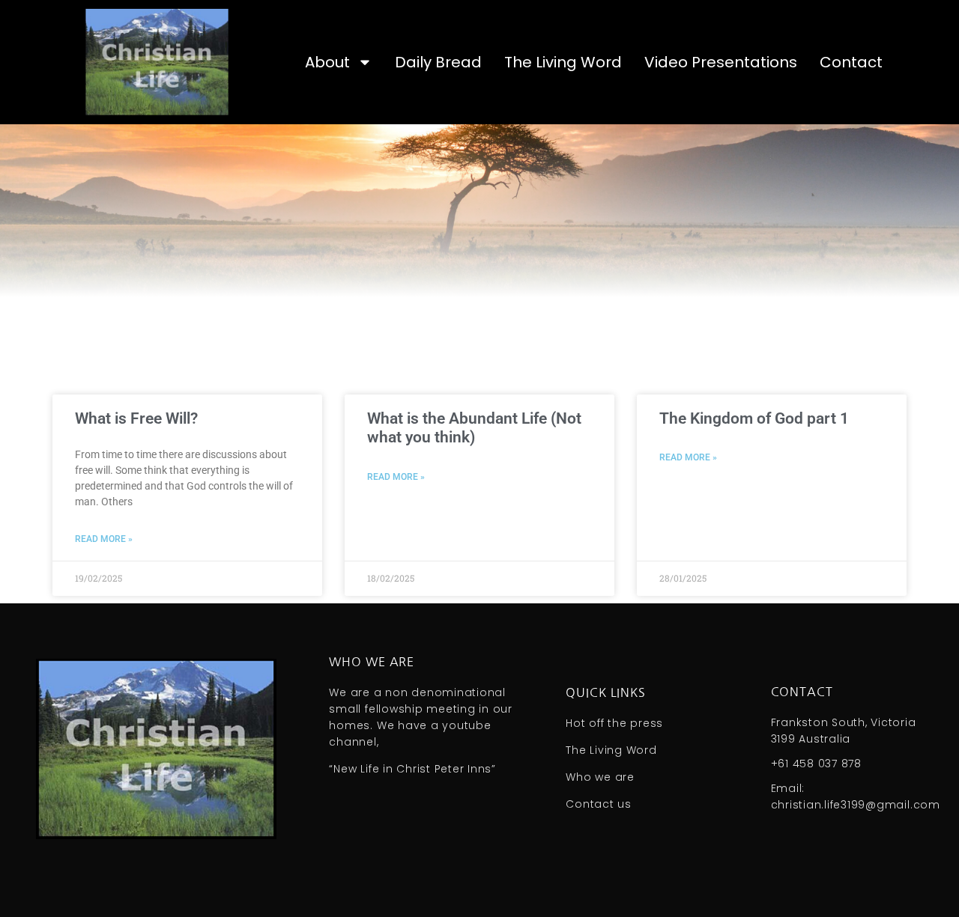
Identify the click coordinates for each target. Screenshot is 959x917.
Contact (851, 62)
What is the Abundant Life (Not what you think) (474, 427)
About (327, 62)
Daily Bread (438, 62)
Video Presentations (720, 62)
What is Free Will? (136, 418)
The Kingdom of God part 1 (754, 418)
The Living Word (563, 62)
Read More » (104, 539)
